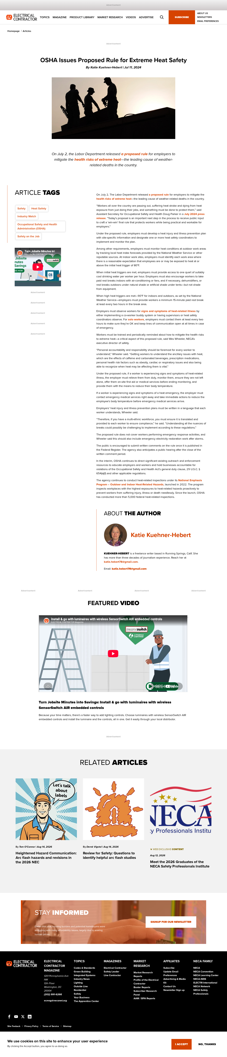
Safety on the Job (28, 236)
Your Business (82, 997)
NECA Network (201, 986)
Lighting (78, 982)
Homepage (13, 31)
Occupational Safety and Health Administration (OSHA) (37, 226)
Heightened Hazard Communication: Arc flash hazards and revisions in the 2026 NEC (46, 857)
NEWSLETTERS (204, 17)
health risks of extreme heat (97, 159)
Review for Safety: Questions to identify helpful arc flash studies (109, 855)
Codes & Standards (84, 967)
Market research (110, 17)
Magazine (60, 17)
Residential (80, 990)
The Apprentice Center (86, 1001)
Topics (45, 17)
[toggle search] (162, 17)
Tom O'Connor (27, 846)
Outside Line (81, 986)
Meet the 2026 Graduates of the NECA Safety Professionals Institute (179, 864)
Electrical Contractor (115, 967)
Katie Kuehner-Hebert (161, 535)
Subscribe (182, 17)
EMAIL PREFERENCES (208, 21)
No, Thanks (207, 1044)
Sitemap (67, 1026)
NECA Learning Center (206, 975)
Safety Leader (111, 971)
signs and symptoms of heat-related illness (168, 311)
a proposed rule (135, 154)
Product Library (82, 17)
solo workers (136, 319)
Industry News (82, 979)
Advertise (146, 17)
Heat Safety (38, 208)
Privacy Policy (31, 1026)
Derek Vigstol (94, 846)
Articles (27, 31)
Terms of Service (50, 1026)
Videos (131, 17)
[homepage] (21, 17)
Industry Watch (26, 216)
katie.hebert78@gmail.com (121, 561)
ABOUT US (202, 13)
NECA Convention (203, 971)
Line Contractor (112, 975)
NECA (196, 967)
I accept (181, 1044)
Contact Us (169, 986)
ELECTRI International (205, 982)
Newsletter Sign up (174, 990)
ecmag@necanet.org (55, 1000)
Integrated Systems (84, 975)
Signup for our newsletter (171, 922)
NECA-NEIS (199, 979)
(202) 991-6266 (53, 994)
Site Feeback (13, 1026)
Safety (21, 208)
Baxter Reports (142, 987)
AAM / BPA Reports (144, 998)
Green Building (82, 971)
